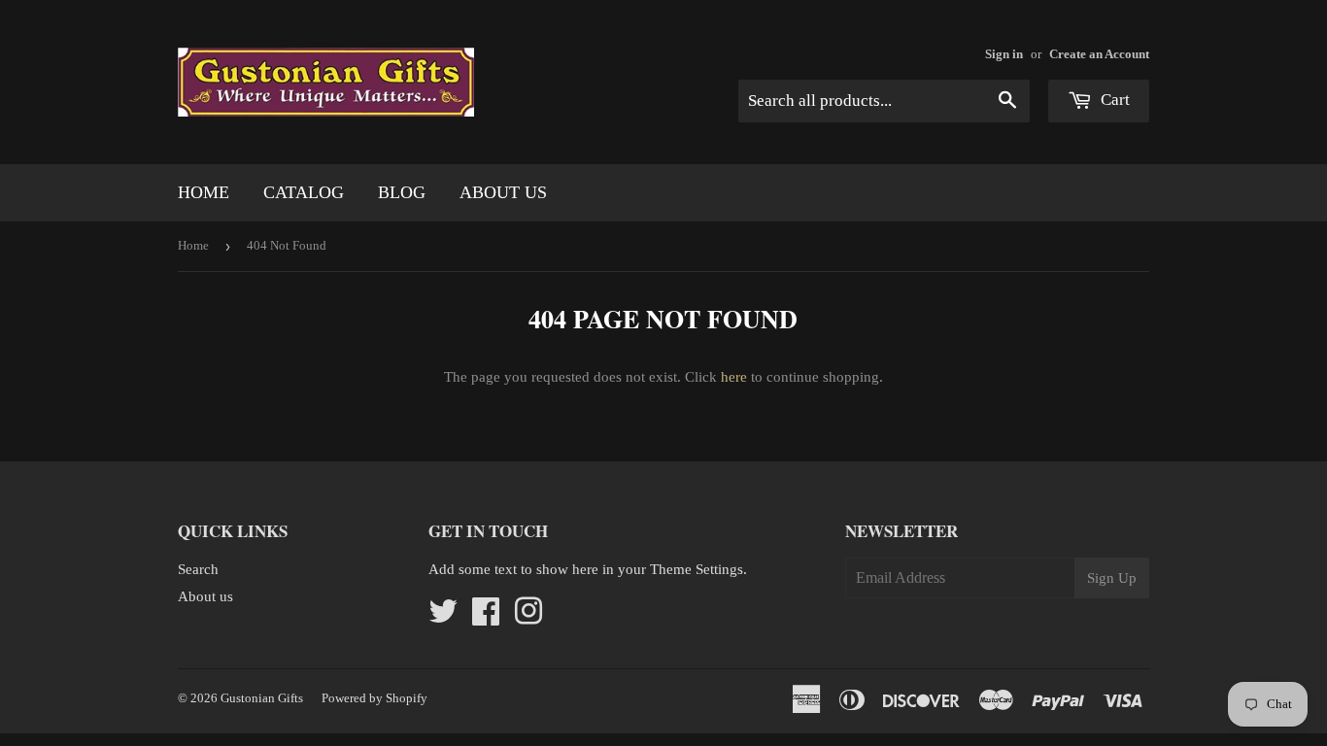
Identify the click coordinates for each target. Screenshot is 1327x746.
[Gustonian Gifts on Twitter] (443, 618)
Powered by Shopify (374, 698)
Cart (1113, 99)
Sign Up (1112, 578)
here (734, 377)
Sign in (1004, 54)
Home (203, 192)
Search (198, 569)
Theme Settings (696, 569)
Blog (401, 192)
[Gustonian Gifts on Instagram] (528, 618)
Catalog (303, 192)
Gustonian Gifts (262, 698)
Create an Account (1099, 54)
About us (503, 192)
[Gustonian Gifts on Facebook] (485, 618)
